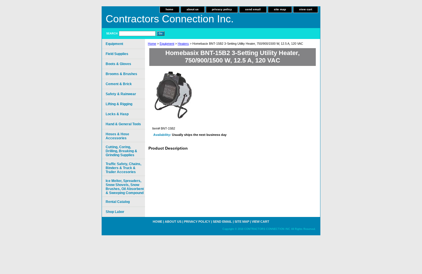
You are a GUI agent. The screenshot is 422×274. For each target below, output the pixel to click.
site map (280, 9)
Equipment (167, 43)
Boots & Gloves (118, 64)
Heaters (183, 43)
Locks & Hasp (117, 114)
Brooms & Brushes (121, 74)
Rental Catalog (118, 202)
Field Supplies (117, 54)
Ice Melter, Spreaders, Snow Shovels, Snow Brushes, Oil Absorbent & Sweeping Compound (125, 187)
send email (253, 9)
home (169, 9)
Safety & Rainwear (121, 94)
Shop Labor (115, 212)
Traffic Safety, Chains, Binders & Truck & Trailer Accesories (123, 168)
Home (152, 43)
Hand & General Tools (123, 124)
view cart (305, 9)
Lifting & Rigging (119, 104)
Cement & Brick (119, 84)
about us (193, 9)
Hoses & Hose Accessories (117, 136)
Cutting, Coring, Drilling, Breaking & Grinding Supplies (121, 151)
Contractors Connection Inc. (170, 19)
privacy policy (222, 9)
